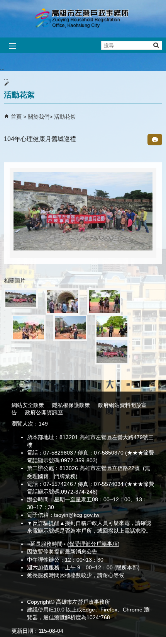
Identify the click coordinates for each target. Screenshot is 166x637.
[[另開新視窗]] (83, 211)
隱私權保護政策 (71, 405)
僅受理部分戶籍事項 (93, 544)
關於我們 (38, 117)
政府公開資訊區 (44, 412)
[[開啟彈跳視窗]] (21, 298)
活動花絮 (65, 117)
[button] (156, 45)
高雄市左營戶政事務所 (83, 19)
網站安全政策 (28, 405)
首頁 (16, 117)
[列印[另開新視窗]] (154, 139)
